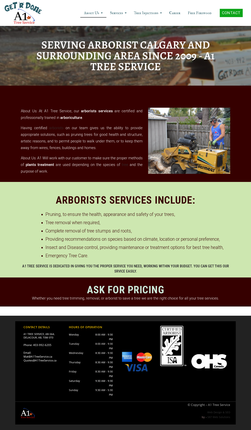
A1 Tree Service (219, 405)
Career (174, 13)
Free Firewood (199, 13)
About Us (91, 13)
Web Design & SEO (218, 412)
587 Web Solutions (218, 417)
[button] (231, 13)
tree (125, 164)
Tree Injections (146, 13)
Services (116, 13)
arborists (56, 128)
